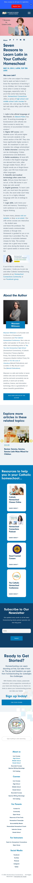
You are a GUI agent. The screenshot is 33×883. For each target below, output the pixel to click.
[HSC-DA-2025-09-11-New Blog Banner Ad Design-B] (16, 261)
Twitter (16, 867)
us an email (20, 218)
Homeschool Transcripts (16, 820)
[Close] (31, 4)
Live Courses (16, 756)
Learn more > (13, 508)
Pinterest (16, 861)
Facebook (16, 855)
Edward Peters (20, 117)
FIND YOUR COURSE (16, 702)
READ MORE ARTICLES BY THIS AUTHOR (16, 397)
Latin (18, 68)
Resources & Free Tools (16, 817)
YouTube (16, 858)
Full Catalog (16, 771)
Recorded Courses (16, 766)
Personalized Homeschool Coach (16, 826)
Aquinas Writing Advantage (17, 768)
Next (31, 441)
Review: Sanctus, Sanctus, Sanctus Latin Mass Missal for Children (16, 451)
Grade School (16, 763)
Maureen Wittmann (9, 333)
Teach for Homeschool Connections (16, 842)
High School (16, 758)
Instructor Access (16, 829)
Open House (16, 814)
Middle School (16, 760)
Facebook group (12, 279)
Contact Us (16, 808)
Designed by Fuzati (20, 876)
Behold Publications (13, 368)
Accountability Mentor (16, 823)
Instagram (16, 864)
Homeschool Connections (17, 96)
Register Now (16, 6)
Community (16, 811)
